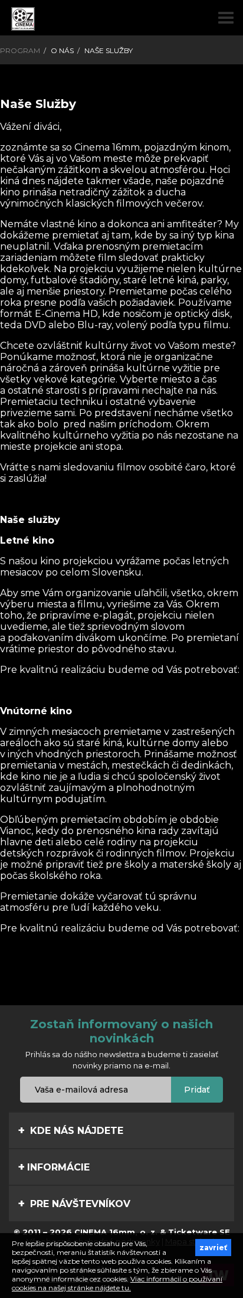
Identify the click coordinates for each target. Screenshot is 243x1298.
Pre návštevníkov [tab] (78, 1203)
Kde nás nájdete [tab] (75, 1130)
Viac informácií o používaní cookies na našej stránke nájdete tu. (117, 1283)
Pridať (197, 1089)
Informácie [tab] (58, 1167)
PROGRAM (20, 50)
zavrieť (213, 1247)
